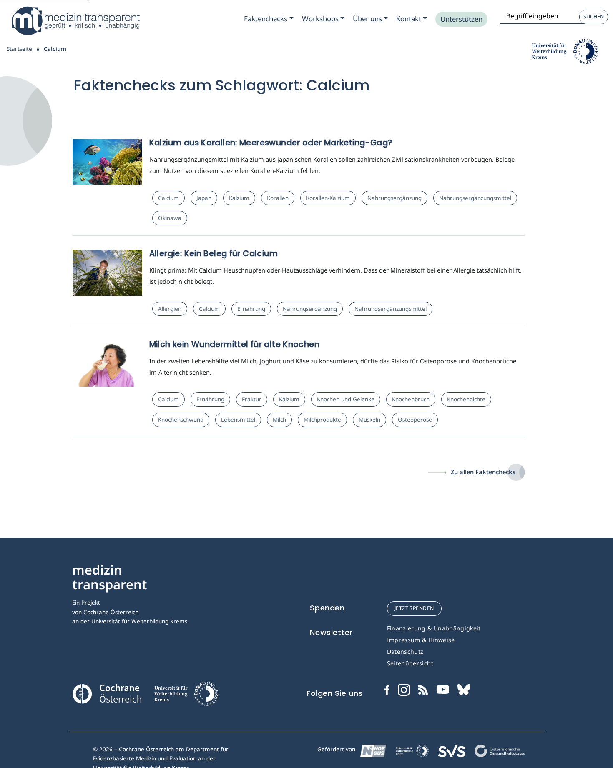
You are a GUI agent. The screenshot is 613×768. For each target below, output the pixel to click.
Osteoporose (415, 419)
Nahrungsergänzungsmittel (475, 198)
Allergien (169, 309)
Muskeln (369, 419)
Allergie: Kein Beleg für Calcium (213, 253)
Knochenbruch (411, 399)
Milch (279, 419)
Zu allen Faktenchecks (483, 472)
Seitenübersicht (410, 663)
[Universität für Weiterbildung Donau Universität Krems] (186, 696)
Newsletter (331, 632)
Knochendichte (466, 399)
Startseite (19, 49)
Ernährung (251, 309)
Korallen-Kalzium (328, 198)
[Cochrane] (106, 693)
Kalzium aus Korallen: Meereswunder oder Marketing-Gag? (270, 142)
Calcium (168, 198)
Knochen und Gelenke (345, 399)
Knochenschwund (180, 419)
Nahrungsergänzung (394, 198)
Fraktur (251, 399)
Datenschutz (405, 651)
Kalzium (239, 198)
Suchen (593, 16)
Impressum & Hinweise (421, 640)
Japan (203, 198)
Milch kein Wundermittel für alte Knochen (234, 344)
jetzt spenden (414, 608)
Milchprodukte (322, 419)
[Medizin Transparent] (75, 20)
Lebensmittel (238, 419)
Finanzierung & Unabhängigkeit (434, 628)
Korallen (278, 198)
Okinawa (169, 218)
